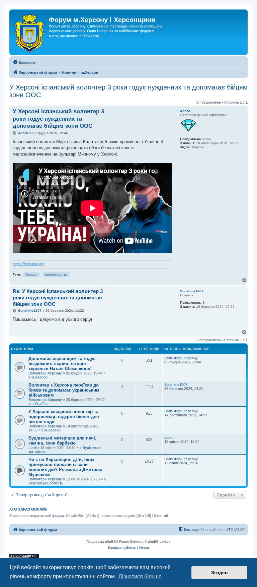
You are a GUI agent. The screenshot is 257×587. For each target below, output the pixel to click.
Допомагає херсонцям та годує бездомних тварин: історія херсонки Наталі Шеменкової (61, 363)
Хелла (185, 111)
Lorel (32, 448)
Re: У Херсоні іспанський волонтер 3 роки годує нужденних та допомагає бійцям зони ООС (58, 297)
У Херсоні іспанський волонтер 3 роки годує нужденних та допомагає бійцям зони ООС (128, 91)
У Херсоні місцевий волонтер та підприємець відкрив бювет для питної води (63, 416)
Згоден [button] (219, 572)
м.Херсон (39, 377)
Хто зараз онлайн (28, 509)
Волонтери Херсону (45, 373)
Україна (41, 404)
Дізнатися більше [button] (140, 576)
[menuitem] (24, 62)
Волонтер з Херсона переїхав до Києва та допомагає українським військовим (63, 390)
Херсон (31, 274)
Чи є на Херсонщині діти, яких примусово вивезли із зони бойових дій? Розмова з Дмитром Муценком (65, 467)
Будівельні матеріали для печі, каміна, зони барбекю (62, 440)
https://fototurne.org (29, 264)
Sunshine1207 (191, 291)
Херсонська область (45, 483)
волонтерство (56, 274)
